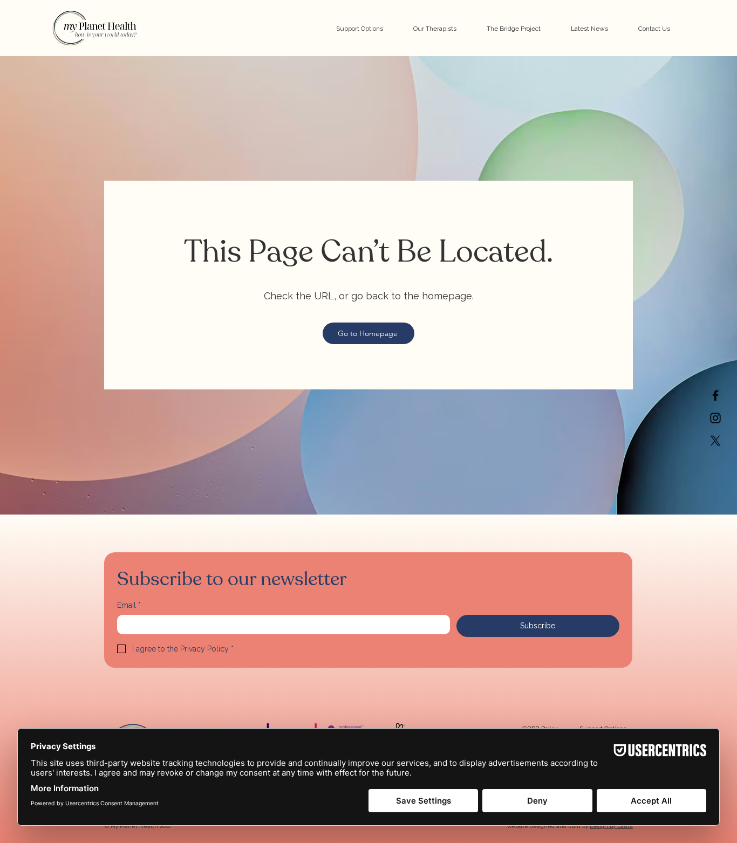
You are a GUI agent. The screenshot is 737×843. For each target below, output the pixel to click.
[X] (715, 441)
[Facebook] (715, 395)
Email (129, 605)
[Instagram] (715, 418)
